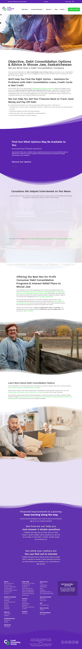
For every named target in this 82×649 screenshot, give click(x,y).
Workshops (43, 587)
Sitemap (42, 590)
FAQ (41, 583)
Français (46, 1)
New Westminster (9, 602)
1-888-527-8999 (74, 9)
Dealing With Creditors (26, 586)
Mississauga (25, 603)
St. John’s (43, 614)
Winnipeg (7, 626)
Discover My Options (41, 569)
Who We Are (8, 585)
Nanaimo (7, 607)
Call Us (64, 449)
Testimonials (8, 588)
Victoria (6, 605)
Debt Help (24, 9)
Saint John (43, 600)
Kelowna (6, 608)
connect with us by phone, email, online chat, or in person (26, 392)
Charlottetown (44, 605)
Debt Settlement (27, 588)
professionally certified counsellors (43, 88)
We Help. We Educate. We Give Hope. (17, 1)
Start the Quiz (41, 544)
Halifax (42, 609)
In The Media (8, 590)
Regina (6, 622)
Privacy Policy (35, 639)
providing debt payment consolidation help (33, 291)
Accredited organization (45, 296)
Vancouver (7, 598)
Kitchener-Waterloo (28, 607)
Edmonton (7, 614)
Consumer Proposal (28, 593)
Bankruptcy (25, 595)
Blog (56, 9)
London (24, 608)
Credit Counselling (10, 587)
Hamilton (25, 605)
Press (15, 590)
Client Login (68, 1)
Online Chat (52, 449)
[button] (73, 2)
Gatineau (25, 613)
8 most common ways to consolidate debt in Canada (39, 386)
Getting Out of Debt (28, 583)
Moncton (42, 598)
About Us (48, 9)
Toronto (24, 602)
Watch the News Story (40, 230)
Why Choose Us (9, 583)
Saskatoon (7, 620)
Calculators (43, 585)
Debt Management (28, 590)
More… (41, 642)
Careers (6, 593)
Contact (62, 9)
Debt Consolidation (28, 591)
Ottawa (24, 600)
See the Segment (65, 227)
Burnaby (6, 600)
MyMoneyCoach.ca (45, 591)
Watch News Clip (15, 230)
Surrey (6, 603)
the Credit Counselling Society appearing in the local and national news (50, 238)
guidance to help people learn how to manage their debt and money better (40, 292)
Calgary (6, 615)
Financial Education (36, 9)
